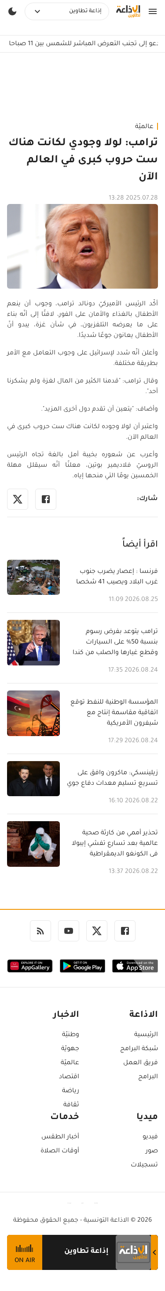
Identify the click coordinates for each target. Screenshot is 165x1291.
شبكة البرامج (139, 1049)
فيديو (150, 1137)
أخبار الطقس (60, 1137)
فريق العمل (140, 1063)
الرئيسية (146, 1035)
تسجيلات (144, 1165)
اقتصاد (69, 1077)
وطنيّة (70, 1035)
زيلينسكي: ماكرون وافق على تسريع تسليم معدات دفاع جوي (112, 778)
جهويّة (70, 1049)
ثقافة (71, 1105)
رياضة (70, 1091)
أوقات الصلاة (59, 1151)
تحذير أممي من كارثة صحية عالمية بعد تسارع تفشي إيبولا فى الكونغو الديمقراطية (115, 844)
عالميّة (144, 127)
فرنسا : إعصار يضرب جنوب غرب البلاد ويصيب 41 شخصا (117, 577)
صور (152, 1151)
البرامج (148, 1077)
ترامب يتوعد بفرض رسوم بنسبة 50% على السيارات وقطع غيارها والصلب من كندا (115, 643)
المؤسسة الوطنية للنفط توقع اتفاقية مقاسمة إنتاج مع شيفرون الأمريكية (114, 713)
